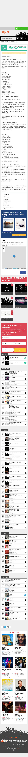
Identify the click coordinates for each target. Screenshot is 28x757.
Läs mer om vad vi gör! (18, 744)
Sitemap (19, 748)
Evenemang (13, 41)
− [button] (3, 251)
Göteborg (7, 41)
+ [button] (3, 249)
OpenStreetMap (15, 268)
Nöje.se (2, 41)
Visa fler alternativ (18, 235)
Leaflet (6, 268)
